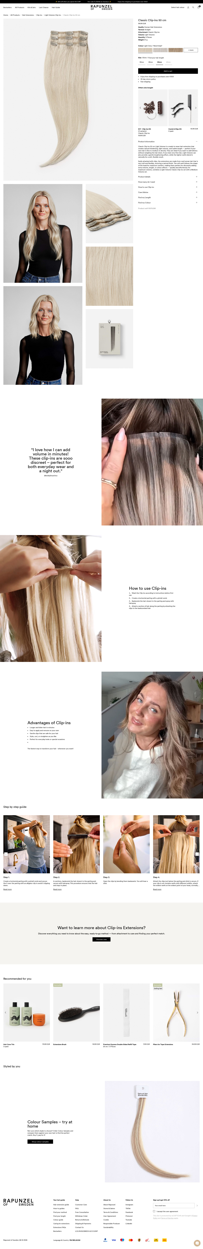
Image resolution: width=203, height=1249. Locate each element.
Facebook (129, 1212)
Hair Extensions (28, 15)
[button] (68, 100)
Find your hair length (156, 58)
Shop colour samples (40, 1141)
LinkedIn (129, 1223)
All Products (19, 7)
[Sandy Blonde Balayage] (175, 50)
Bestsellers (7, 7)
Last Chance (43, 7)
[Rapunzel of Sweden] (101, 7)
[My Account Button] (188, 7)
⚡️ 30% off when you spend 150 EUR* (68, 2)
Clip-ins (39, 15)
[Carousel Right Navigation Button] (196, 108)
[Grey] (160, 50)
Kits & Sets (32, 7)
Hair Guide (56, 7)
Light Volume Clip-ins (53, 15)
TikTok (128, 1208)
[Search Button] (193, 7)
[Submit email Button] (197, 1205)
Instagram (129, 1205)
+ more (190, 50)
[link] (141, 63)
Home (5, 15)
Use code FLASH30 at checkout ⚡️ (99, 2)
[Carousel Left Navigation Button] (140, 108)
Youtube (129, 1220)
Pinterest (129, 1216)
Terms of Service (167, 1218)
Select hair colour (177, 7)
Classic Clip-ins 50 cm (71, 15)
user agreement (172, 1211)
